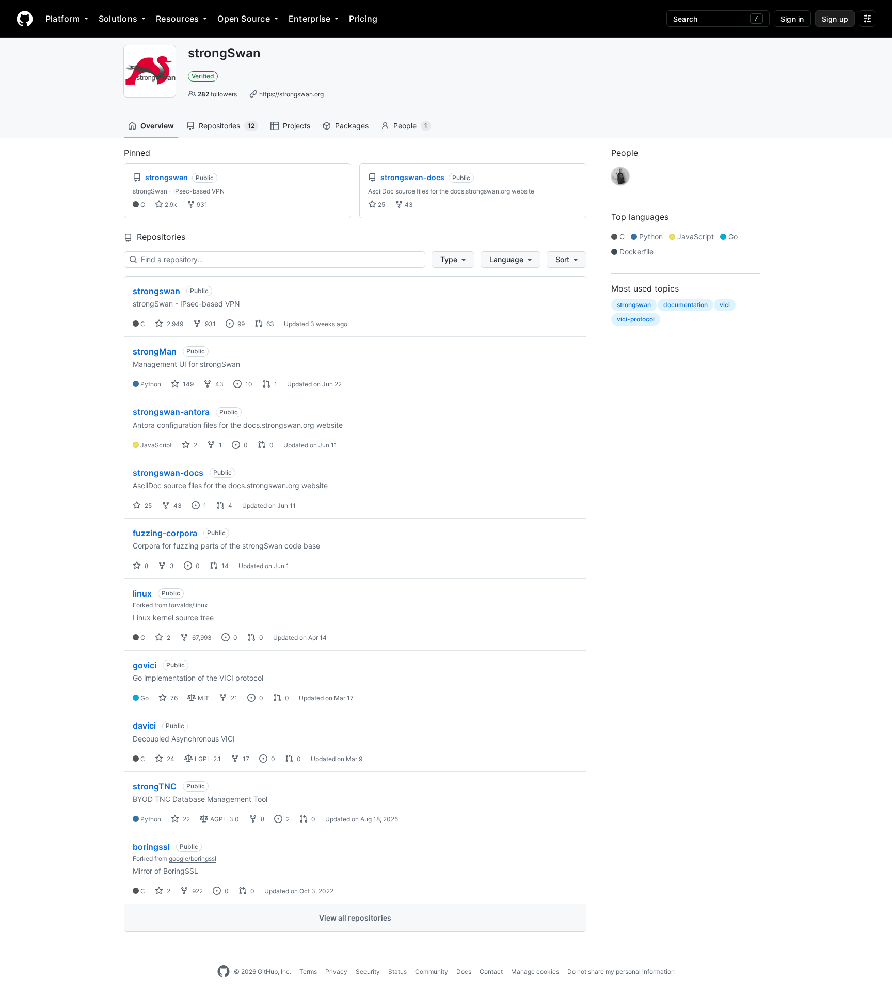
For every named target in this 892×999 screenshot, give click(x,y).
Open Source (243, 18)
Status (397, 971)
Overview (157, 125)
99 (240, 324)
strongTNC (155, 786)
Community (431, 971)
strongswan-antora (171, 412)
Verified (203, 76)
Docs (463, 971)
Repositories (226, 125)
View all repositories (355, 917)
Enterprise (309, 18)
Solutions (118, 18)
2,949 (174, 324)
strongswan (156, 291)
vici (725, 305)
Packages (352, 125)
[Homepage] (25, 18)
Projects (296, 125)
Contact (491, 971)
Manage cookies (535, 971)
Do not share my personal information (621, 971)
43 (408, 204)
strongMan (155, 351)
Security (368, 971)
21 (233, 698)
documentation (685, 305)
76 (173, 698)
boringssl (151, 847)
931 (201, 204)
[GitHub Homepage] (223, 971)
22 (185, 819)
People (410, 125)
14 (224, 566)
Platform (62, 18)
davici (144, 725)
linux (142, 593)
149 (187, 384)
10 (248, 384)
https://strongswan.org (291, 94)
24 (169, 759)
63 (269, 324)
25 (380, 204)
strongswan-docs (168, 473)
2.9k (170, 204)
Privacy (336, 971)
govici (144, 665)
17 (245, 759)
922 (196, 891)
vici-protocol (636, 319)
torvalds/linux (188, 605)
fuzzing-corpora (165, 533)
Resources (177, 18)
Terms (308, 971)
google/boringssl (192, 858)
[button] (453, 259)
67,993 (201, 637)
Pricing (363, 18)
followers (217, 94)
